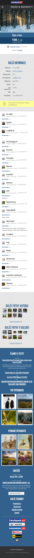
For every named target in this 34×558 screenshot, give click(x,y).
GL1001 (9, 114)
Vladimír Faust (15, 47)
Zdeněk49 (10, 210)
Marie (9, 166)
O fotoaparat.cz (17, 503)
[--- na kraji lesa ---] (15, 337)
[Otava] (25, 310)
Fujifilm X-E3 (17, 78)
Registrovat (26, 7)
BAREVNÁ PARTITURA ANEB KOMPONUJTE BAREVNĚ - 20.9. (16, 483)
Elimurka (10, 259)
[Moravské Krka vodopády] (20, 332)
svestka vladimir (14, 275)
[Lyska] (5, 310)
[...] (5, 337)
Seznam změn (17, 506)
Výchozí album (17, 71)
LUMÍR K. (10, 131)
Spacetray (11, 202)
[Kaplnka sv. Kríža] (10, 332)
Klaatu (9, 283)
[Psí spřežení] (10, 310)
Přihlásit (15, 7)
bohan (9, 183)
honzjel (9, 158)
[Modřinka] (5, 315)
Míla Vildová (12, 267)
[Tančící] (10, 337)
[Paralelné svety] (5, 332)
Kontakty (17, 513)
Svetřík (9, 174)
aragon (9, 234)
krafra (9, 150)
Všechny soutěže (15, 493)
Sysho (9, 122)
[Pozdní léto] (20, 310)
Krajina (20, 50)
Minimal (10, 221)
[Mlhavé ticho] (20, 337)
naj (7, 242)
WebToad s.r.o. (24, 552)
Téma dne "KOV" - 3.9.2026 (16, 476)
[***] (25, 332)
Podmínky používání (17, 509)
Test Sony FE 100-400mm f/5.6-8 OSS (17, 377)
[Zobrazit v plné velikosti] (17, 21)
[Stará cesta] (10, 315)
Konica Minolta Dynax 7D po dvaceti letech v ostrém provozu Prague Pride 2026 (17, 361)
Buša (8, 250)
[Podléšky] (20, 315)
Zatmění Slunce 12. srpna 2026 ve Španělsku (17, 372)
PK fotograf (11, 142)
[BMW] (15, 310)
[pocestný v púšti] (15, 332)
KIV (7, 191)
